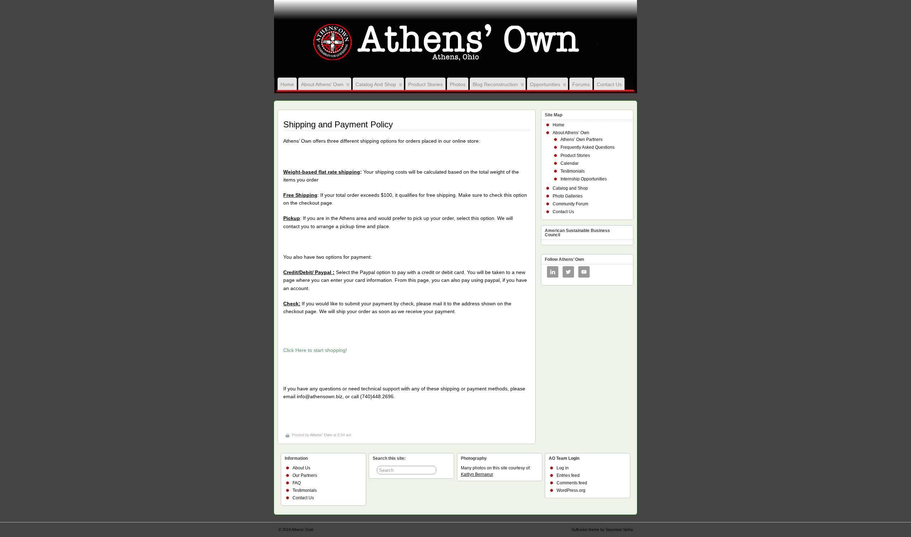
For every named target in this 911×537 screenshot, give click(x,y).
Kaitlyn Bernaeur (477, 474)
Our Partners (305, 475)
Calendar (569, 163)
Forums (581, 84)
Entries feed (568, 475)
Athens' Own (321, 435)
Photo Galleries (568, 196)
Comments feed (572, 482)
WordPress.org (571, 490)
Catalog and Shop (376, 84)
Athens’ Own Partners (581, 139)
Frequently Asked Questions (587, 147)
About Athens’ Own (322, 84)
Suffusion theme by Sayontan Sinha (602, 529)
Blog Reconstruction (495, 84)
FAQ (297, 482)
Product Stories (425, 84)
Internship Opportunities (583, 179)
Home (287, 84)
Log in (563, 467)
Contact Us (609, 84)
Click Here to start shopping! (315, 350)
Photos (457, 84)
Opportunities (545, 84)
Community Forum (570, 203)
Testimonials (572, 171)
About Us (301, 467)
